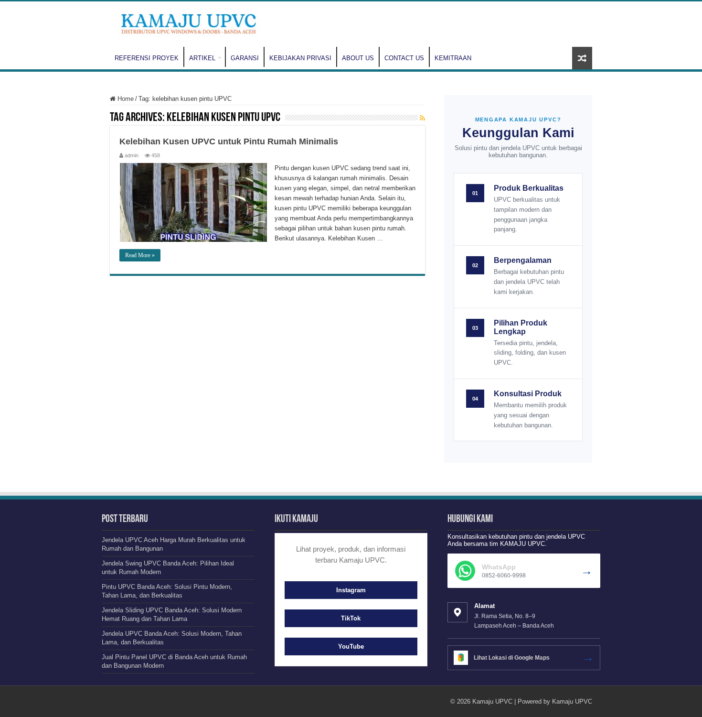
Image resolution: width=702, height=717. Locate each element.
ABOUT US (358, 58)
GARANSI (245, 58)
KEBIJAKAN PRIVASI (300, 58)
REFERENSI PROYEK (147, 58)
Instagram (351, 590)
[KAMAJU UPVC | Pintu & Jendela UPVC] (188, 22)
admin (131, 155)
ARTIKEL (202, 58)
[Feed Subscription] (422, 118)
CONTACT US (404, 58)
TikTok (351, 618)
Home (125, 98)
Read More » (140, 255)
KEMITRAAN (453, 58)
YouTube (351, 646)
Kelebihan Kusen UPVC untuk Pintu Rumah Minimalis (228, 141)
